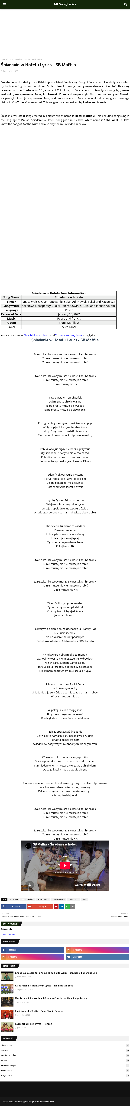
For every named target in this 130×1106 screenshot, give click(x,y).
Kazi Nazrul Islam (65, 1055)
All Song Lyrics (65, 4)
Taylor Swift (65, 1075)
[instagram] (97, 950)
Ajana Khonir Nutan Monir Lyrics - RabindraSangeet (44, 985)
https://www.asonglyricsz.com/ (42, 1102)
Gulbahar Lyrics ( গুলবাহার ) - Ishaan (33, 1023)
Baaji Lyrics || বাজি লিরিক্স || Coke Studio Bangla (39, 1011)
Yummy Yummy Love (68, 335)
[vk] (97, 957)
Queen (65, 1060)
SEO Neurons (16, 1102)
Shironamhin (65, 1070)
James (65, 1050)
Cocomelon (65, 1045)
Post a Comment (8, 934)
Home (3, 59)
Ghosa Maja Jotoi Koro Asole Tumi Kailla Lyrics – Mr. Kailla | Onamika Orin (56, 973)
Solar (9, 59)
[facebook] (32, 950)
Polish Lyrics (73, 899)
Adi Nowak (14, 899)
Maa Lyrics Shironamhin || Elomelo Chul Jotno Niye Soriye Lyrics (51, 998)
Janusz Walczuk (58, 899)
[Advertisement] (65, 26)
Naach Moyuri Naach (36, 335)
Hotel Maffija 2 (27, 899)
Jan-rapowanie (43, 899)
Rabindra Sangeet (65, 1065)
